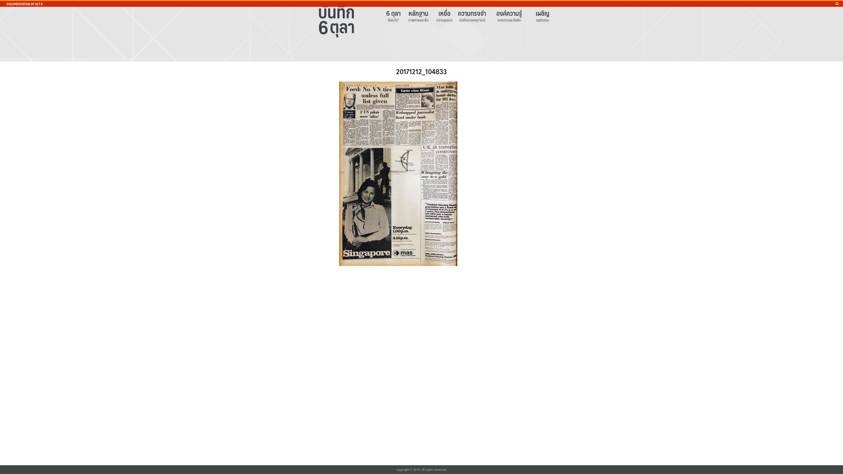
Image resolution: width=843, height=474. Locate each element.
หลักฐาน (418, 13)
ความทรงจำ (472, 13)
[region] (421, 30)
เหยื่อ (444, 13)
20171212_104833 (421, 71)
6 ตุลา (393, 13)
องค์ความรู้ (509, 13)
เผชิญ (542, 13)
